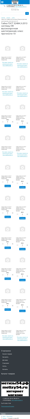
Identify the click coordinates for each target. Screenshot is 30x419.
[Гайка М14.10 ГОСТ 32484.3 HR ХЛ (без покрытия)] (7, 77)
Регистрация (9, 416)
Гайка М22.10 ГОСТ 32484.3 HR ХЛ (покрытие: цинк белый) (21, 208)
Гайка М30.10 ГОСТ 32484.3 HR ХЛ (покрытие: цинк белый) (21, 301)
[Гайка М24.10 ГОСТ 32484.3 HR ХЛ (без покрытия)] (7, 228)
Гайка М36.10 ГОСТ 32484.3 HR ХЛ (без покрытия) (6, 332)
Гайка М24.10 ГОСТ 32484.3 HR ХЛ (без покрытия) (6, 239)
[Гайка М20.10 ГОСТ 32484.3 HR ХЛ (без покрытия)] (7, 167)
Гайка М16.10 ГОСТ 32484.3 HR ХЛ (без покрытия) (6, 117)
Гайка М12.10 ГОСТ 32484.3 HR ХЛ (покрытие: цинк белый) (21, 59)
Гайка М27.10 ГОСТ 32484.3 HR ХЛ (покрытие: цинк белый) (21, 270)
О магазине (5, 363)
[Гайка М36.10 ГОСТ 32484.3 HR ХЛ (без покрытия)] (7, 321)
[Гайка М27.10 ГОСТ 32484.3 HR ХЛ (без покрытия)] (7, 259)
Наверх (3, 414)
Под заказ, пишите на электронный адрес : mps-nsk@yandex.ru (7, 64)
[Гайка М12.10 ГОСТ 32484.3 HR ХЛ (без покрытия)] (7, 48)
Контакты (5, 369)
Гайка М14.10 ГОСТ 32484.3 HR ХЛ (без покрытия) (6, 88)
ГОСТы (4, 366)
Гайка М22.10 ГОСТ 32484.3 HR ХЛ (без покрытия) (6, 208)
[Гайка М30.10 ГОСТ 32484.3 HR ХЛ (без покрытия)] (7, 290)
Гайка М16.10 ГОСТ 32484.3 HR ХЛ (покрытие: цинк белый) (21, 117)
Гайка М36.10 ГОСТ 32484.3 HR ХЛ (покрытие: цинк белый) (21, 332)
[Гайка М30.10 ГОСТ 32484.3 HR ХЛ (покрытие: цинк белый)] (22, 290)
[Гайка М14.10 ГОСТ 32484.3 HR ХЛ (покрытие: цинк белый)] (22, 77)
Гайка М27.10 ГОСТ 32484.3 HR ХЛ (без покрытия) (6, 270)
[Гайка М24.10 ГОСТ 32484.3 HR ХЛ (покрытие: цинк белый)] (22, 228)
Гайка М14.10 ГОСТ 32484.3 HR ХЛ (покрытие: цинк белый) (21, 88)
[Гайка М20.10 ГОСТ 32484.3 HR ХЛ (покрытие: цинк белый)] (22, 167)
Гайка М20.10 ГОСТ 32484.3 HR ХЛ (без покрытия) (6, 177)
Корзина (5, 418)
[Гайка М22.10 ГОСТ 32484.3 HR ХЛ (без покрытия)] (7, 198)
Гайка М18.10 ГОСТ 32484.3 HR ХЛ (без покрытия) (6, 148)
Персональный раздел (7, 406)
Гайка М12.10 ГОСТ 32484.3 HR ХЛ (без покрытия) (6, 58)
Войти (4, 416)
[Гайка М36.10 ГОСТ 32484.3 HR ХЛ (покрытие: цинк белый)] (22, 321)
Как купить (5, 357)
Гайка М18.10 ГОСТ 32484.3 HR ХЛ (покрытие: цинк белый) (21, 148)
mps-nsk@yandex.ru (21, 6)
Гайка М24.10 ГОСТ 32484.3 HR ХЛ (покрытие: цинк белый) (21, 239)
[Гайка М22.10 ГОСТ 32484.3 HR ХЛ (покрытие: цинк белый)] (22, 198)
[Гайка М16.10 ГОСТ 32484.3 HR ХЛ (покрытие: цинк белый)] (22, 106)
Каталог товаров (7, 354)
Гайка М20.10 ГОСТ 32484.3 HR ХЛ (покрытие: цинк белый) (21, 178)
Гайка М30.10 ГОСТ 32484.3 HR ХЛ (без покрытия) (6, 301)
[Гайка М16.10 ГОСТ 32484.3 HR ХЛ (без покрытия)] (7, 106)
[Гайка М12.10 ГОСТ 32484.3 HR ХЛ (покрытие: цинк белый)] (22, 48)
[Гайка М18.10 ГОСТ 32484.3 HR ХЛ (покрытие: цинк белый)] (22, 137)
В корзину (7, 125)
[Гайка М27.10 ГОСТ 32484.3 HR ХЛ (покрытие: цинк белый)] (22, 259)
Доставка (5, 360)
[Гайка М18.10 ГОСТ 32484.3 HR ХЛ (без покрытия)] (7, 137)
